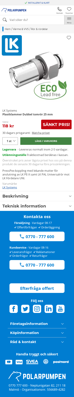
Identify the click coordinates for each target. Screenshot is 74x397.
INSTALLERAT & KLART (39, 2)
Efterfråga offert (37, 288)
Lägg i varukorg (46, 141)
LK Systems (9, 187)
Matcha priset (41, 133)
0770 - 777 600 (40, 236)
